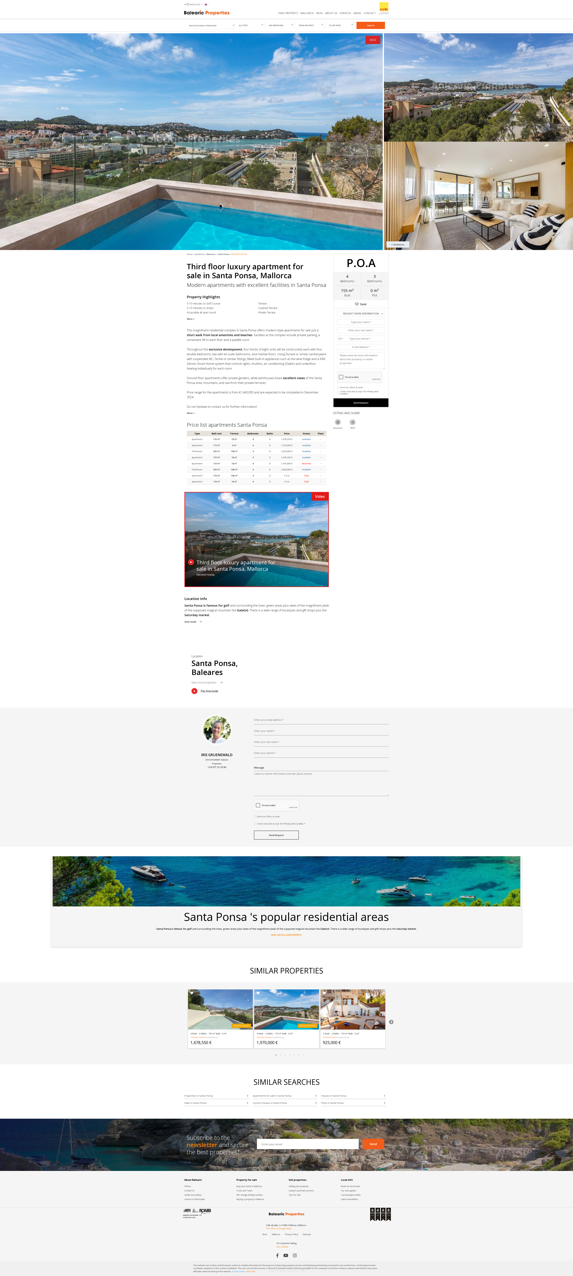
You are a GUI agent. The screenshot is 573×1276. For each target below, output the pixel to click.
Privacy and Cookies (294, 823)
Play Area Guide (209, 691)
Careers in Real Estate (194, 1199)
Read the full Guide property (286, 934)
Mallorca (307, 13)
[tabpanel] (220, 1018)
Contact (370, 13)
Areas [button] (357, 13)
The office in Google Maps (279, 1228)
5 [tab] (293, 1054)
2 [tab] (280, 1054)
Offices (187, 1186)
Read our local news (350, 1186)
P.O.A (286, 475)
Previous (181, 1021)
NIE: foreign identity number (250, 1194)
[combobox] (340, 339)
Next (390, 1021)
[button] (206, 4)
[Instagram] (295, 1255)
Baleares (211, 254)
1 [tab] (276, 1054)
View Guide (190, 621)
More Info (251, 1271)
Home (189, 254)
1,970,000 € (286, 445)
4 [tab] (289, 1054)
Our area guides (348, 1190)
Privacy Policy (291, 1234)
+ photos (397, 244)
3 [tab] (285, 1054)
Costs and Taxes (244, 1190)
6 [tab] (298, 1054)
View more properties (204, 682)
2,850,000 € (286, 469)
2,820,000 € (286, 451)
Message (259, 767)
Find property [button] (288, 13)
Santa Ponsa (223, 254)
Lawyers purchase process (301, 1190)
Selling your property (298, 1186)
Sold (306, 475)
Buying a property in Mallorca (250, 1199)
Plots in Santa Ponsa (332, 1102)
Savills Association (193, 1194)
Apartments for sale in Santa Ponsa (272, 1095)
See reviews (282, 1246)
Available (306, 439)
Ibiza (319, 13)
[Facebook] (277, 1255)
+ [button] (192, 4)
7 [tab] (302, 1054)
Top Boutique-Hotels (351, 1194)
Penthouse (197, 451)
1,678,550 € (286, 439)
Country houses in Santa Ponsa (270, 1102)
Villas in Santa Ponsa (195, 1102)
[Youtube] (285, 1255)
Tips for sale (295, 1194)
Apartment (199, 254)
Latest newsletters (349, 1199)
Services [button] (345, 13)
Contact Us (189, 1190)
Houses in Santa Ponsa (333, 1095)
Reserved (306, 463)
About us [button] (331, 13)
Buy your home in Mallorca (249, 1186)
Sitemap (307, 1234)
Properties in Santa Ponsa (198, 1095)
